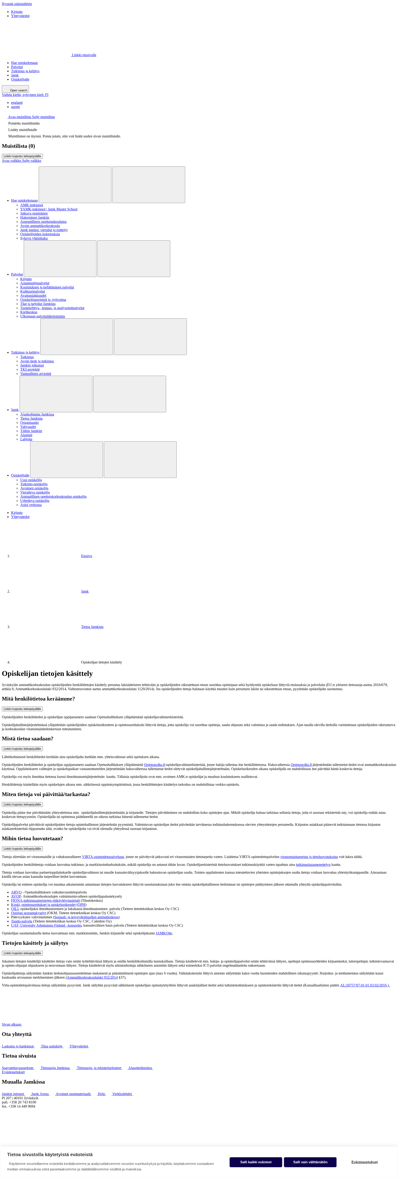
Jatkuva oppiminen (34, 213)
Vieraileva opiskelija (35, 492)
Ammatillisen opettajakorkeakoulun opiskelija (53, 496)
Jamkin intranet (13, 1094)
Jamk (15, 75)
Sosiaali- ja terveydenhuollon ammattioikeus (86, 917)
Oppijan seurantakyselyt (28, 913)
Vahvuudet (28, 427)
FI (25, 95)
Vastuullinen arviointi (35, 373)
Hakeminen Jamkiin (34, 217)
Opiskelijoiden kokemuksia (40, 234)
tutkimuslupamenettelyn (313, 865)
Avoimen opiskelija (34, 488)
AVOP (16, 896)
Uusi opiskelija (31, 480)
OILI (14, 909)
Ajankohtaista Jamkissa (37, 414)
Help (102, 1094)
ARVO (16, 892)
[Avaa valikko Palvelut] (60, 258)
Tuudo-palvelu (21, 921)
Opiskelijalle (20, 79)
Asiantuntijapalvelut (34, 283)
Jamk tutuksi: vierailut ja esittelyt (43, 230)
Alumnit (26, 435)
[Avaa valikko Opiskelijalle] (66, 459)
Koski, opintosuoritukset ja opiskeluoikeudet (43, 905)
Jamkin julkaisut (32, 365)
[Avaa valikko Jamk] (56, 394)
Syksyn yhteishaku (34, 238)
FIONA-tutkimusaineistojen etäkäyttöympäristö (45, 900)
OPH (81, 905)
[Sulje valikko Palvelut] (133, 258)
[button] (28, 117)
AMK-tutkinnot (31, 205)
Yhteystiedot (20, 16)
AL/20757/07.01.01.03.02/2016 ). (365, 985)
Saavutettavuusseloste (18, 1068)
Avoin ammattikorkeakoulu (40, 226)
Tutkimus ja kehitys (25, 71)
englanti (17, 103)
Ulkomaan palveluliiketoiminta (42, 316)
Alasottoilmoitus (140, 1068)
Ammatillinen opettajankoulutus (43, 222)
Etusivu (86, 556)
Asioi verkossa (31, 505)
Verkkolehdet (122, 1094)
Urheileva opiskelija (34, 501)
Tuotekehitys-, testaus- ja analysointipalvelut (52, 308)
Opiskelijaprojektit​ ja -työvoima (43, 300)
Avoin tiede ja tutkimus (37, 361)
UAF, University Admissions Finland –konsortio (46, 925)
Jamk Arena (40, 1094)
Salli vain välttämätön (310, 1162)
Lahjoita (26, 439)
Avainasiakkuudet (33, 295)
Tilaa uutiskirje (52, 1046)
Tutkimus (27, 357)
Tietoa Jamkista (31, 418)
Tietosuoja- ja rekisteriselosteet (99, 1068)
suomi (15, 107)
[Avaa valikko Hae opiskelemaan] (75, 184)
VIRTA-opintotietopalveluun (103, 857)
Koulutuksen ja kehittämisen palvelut (47, 287)
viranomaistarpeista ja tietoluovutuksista (309, 857)
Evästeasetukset (13, 1072)
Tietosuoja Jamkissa (55, 1068)
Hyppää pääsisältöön (17, 4)
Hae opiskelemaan (24, 63)
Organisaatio (29, 423)
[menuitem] (203, 103)
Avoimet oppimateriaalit (73, 1094)
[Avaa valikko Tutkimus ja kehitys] (76, 336)
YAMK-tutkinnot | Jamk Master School (48, 209)
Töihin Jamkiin (31, 431)
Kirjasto (17, 12)
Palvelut (17, 67)
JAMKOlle (164, 933)
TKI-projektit (30, 369)
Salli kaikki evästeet (256, 1162)
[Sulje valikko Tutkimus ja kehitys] (150, 336)
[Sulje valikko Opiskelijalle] (140, 459)
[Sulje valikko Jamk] (129, 394)
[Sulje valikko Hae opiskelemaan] (148, 184)
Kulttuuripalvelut (32, 291)
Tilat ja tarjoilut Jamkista (38, 304)
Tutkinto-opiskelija (33, 484)
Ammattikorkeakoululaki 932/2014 (92, 977)
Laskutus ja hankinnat (18, 1046)
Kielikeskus (28, 312)
